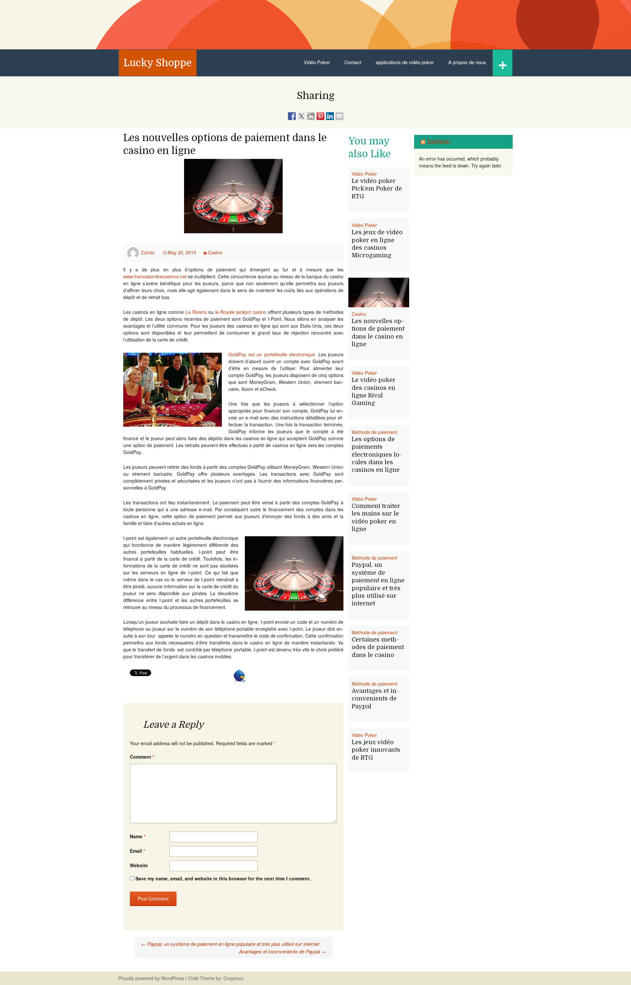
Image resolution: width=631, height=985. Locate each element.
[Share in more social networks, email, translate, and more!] (240, 674)
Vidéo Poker (317, 62)
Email (137, 850)
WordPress (172, 978)
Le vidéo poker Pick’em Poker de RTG (377, 189)
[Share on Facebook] (292, 116)
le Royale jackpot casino (241, 312)
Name (137, 836)
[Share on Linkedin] (330, 116)
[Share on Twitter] (301, 116)
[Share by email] (339, 116)
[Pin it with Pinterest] (320, 116)
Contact (352, 62)
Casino (215, 252)
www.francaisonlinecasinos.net (155, 276)
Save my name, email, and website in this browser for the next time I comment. (223, 878)
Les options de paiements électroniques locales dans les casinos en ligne (377, 454)
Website (139, 865)
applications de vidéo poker (405, 62)
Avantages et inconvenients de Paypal (282, 951)
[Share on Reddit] (311, 116)
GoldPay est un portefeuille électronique (271, 354)
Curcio (147, 252)
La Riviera (196, 312)
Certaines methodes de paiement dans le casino (378, 647)
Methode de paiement (374, 432)
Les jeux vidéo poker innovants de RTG (376, 750)
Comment (142, 756)
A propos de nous (467, 62)
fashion (438, 142)
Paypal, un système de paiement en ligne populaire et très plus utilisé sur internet (230, 943)
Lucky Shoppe (158, 62)
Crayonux (233, 978)
